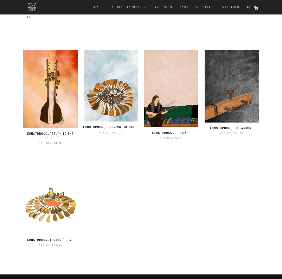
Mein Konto (205, 7)
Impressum (163, 7)
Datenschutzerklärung (129, 7)
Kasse (184, 7)
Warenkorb (231, 7)
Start (98, 7)
